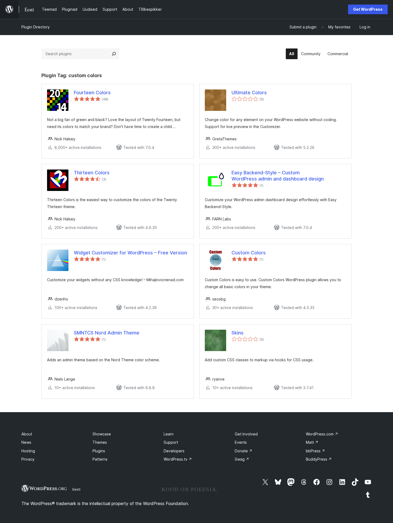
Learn (169, 434)
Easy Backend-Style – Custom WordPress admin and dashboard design (278, 176)
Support (171, 442)
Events (241, 442)
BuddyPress (319, 459)
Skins (238, 333)
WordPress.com (322, 434)
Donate (243, 451)
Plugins (99, 451)
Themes (100, 442)
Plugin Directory (35, 27)
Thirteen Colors (92, 172)
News (26, 442)
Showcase (102, 434)
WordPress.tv (178, 459)
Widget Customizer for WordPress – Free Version (130, 252)
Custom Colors (249, 252)
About (26, 434)
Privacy (27, 459)
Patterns (100, 459)
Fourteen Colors (92, 92)
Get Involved (246, 434)
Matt (312, 442)
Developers (174, 451)
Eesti (76, 489)
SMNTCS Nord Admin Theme (106, 333)
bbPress (315, 451)
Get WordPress (368, 9)
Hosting (28, 451)
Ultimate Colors (249, 92)
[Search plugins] (114, 53)
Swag (242, 459)
